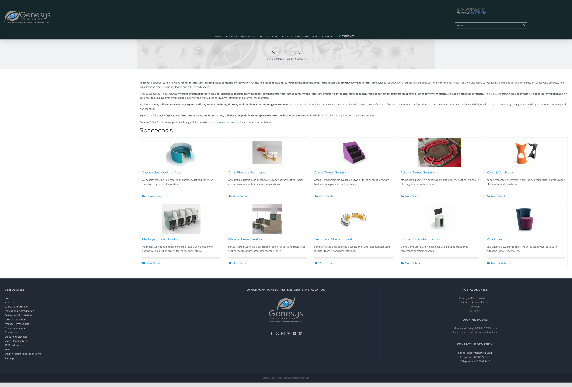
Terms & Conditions (15, 319)
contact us (228, 122)
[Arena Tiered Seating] (353, 152)
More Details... (154, 196)
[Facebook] (271, 333)
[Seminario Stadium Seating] (353, 219)
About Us (9, 302)
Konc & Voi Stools (500, 172)
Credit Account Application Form (22, 353)
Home (7, 298)
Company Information (16, 306)
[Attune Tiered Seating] (439, 152)
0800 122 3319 (478, 13)
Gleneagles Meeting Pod (161, 172)
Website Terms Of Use (16, 324)
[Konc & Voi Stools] (525, 152)
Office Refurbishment (16, 336)
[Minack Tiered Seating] (267, 219)
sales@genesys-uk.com (480, 352)
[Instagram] (283, 333)
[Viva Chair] (525, 219)
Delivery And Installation (18, 315)
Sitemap (9, 358)
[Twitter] (277, 333)
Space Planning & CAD (16, 341)
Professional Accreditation (19, 311)
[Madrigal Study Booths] (181, 219)
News (7, 349)
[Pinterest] (288, 333)
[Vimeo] (300, 333)
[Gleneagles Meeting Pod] (181, 152)
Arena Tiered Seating (330, 172)
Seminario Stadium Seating (336, 239)
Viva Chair (494, 239)
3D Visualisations (14, 345)
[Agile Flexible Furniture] (267, 152)
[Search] (524, 25)
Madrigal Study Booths (160, 239)
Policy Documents (14, 328)
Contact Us (10, 332)
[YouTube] (294, 333)
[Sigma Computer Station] (439, 219)
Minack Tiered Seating (245, 239)
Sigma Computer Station (420, 239)
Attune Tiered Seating (418, 172)
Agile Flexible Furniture (246, 172)
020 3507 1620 (482, 361)
